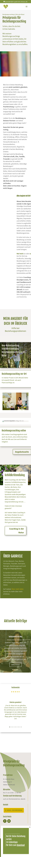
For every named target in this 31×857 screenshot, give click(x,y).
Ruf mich (20, 253)
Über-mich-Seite (17, 589)
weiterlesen (15, 665)
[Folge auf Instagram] (9, 821)
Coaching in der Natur (16, 530)
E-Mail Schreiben (13, 810)
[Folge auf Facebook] (5, 821)
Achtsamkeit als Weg (15, 637)
